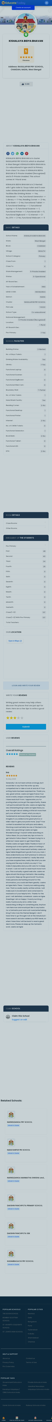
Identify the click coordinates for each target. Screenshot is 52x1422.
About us (6, 1358)
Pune (30, 1325)
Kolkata (31, 1334)
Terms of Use (31, 1362)
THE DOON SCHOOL (10, 1313)
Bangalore (32, 1321)
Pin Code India (9, 1366)
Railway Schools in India (35, 1405)
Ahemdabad (33, 1338)
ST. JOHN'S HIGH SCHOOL (13, 1332)
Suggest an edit (19, 1019)
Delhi (30, 1317)
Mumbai (31, 1313)
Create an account (23, 7)
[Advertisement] (26, 117)
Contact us (30, 1358)
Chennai (31, 1342)
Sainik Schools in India (12, 1405)
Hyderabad (32, 1329)
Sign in (6, 7)
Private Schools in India (37, 1382)
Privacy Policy (8, 1362)
